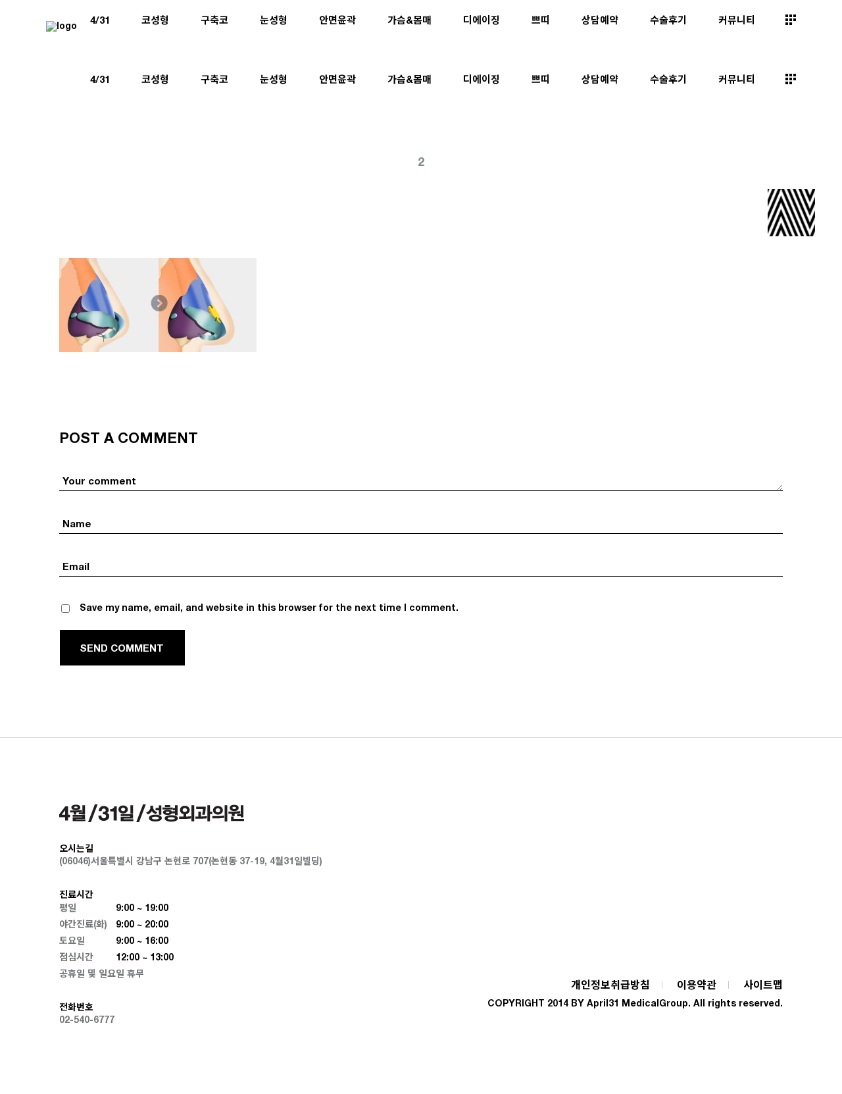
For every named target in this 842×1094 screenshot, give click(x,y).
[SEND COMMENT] (122, 647)
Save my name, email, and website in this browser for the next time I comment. (269, 607)
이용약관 (696, 984)
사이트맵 (763, 984)
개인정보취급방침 (610, 984)
